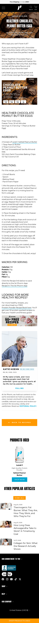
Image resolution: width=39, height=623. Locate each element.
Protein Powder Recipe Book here (16, 308)
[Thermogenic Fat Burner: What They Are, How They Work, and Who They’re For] (6, 506)
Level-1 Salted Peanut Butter (24, 142)
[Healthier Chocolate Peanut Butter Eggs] (19, 104)
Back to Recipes (21, 422)
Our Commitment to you (11, 559)
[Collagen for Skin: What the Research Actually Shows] (6, 542)
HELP (3, 594)
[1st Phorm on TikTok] (16, 579)
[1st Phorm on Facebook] (3, 579)
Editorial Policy (28, 406)
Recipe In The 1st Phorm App (14, 286)
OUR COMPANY (7, 601)
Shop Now (19, 479)
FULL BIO (19, 388)
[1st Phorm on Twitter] (20, 579)
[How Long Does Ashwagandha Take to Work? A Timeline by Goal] (6, 524)
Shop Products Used (19, 621)
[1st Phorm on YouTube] (11, 579)
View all (19, 498)
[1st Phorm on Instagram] (7, 579)
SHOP (3, 586)
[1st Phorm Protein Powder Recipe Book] (19, 326)
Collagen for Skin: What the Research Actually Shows (26, 546)
